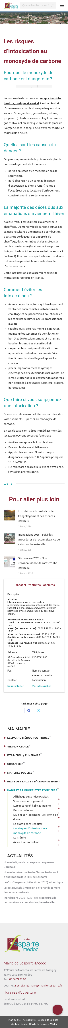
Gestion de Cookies (48, 1020)
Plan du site (15, 1020)
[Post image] (9, 515)
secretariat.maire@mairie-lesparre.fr (38, 985)
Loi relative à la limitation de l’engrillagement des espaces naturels (36, 516)
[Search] (52, 5)
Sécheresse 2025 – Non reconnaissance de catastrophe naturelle (37, 563)
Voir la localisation (41, 686)
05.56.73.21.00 (17, 979)
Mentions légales (19, 1024)
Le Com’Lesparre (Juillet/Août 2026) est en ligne (33, 882)
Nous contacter (15, 686)
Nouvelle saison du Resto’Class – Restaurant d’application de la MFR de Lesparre (31, 874)
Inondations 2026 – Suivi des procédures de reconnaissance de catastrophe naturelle (39, 539)
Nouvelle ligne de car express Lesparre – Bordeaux (29, 864)
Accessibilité (29, 1020)
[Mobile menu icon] (62, 5)
